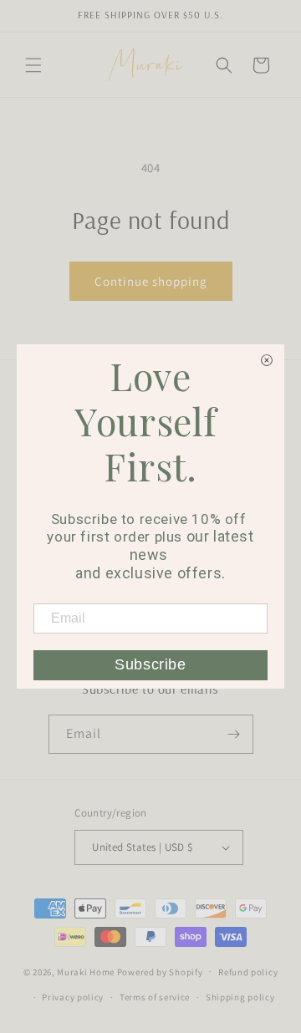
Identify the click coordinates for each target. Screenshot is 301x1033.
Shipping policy (240, 997)
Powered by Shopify (160, 971)
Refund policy (248, 972)
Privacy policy (73, 997)
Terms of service (155, 997)
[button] (33, 65)
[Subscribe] (234, 734)
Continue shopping (150, 281)
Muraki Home (86, 971)
